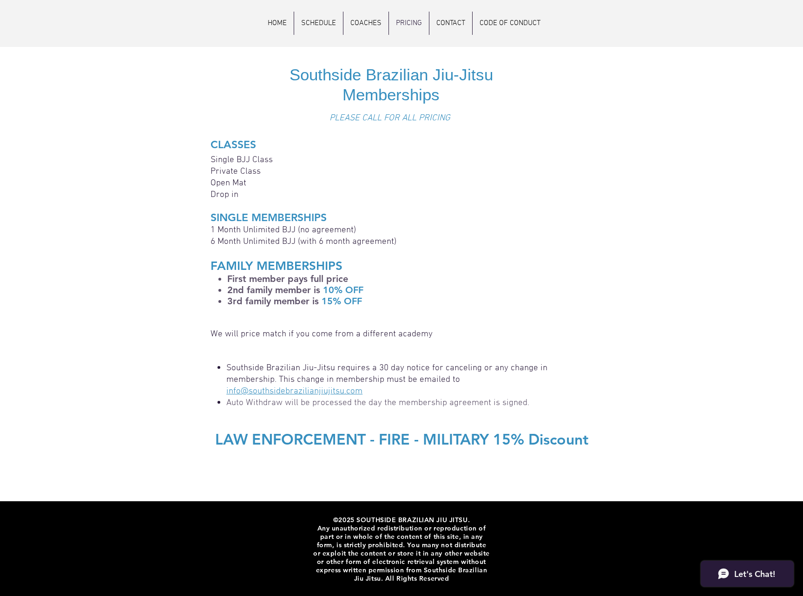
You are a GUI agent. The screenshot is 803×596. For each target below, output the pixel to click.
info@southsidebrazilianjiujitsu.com (294, 391)
